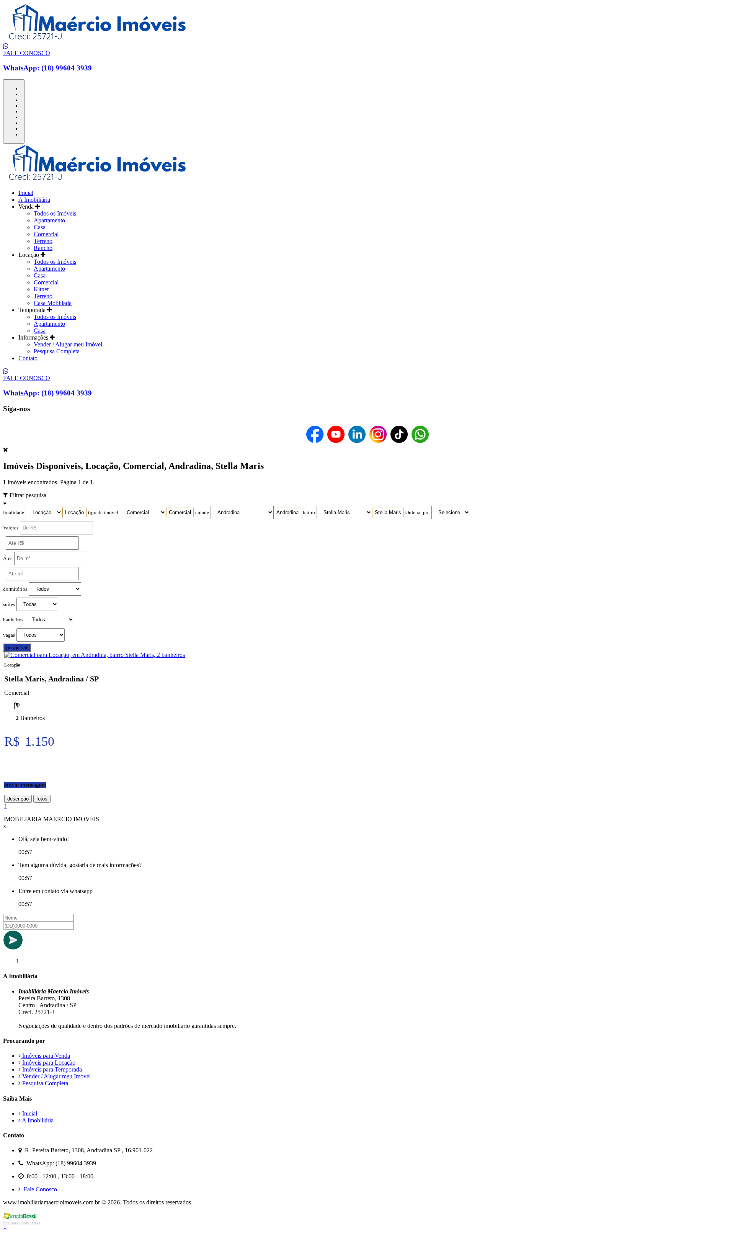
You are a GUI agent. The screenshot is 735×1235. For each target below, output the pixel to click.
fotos (41, 799)
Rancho (43, 248)
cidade (202, 512)
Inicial (25, 192)
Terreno (43, 241)
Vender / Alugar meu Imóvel (68, 344)
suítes (9, 604)
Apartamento (49, 220)
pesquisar (17, 647)
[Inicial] (98, 39)
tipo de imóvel (103, 512)
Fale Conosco (39, 1189)
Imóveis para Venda (45, 1055)
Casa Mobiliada (53, 303)
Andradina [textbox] (287, 512)
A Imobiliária (34, 199)
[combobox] (74, 512)
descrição (18, 799)
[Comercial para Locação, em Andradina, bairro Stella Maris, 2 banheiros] (94, 655)
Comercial (46, 234)
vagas (9, 635)
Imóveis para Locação (48, 1062)
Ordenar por (417, 512)
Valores (10, 528)
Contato (28, 358)
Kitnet (41, 289)
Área (8, 558)
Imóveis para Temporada (51, 1069)
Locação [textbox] (74, 512)
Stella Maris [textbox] (388, 512)
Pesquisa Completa (57, 351)
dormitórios (15, 589)
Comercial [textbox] (180, 512)
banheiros (13, 619)
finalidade (13, 512)
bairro (309, 512)
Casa (40, 227)
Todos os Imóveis (55, 213)
